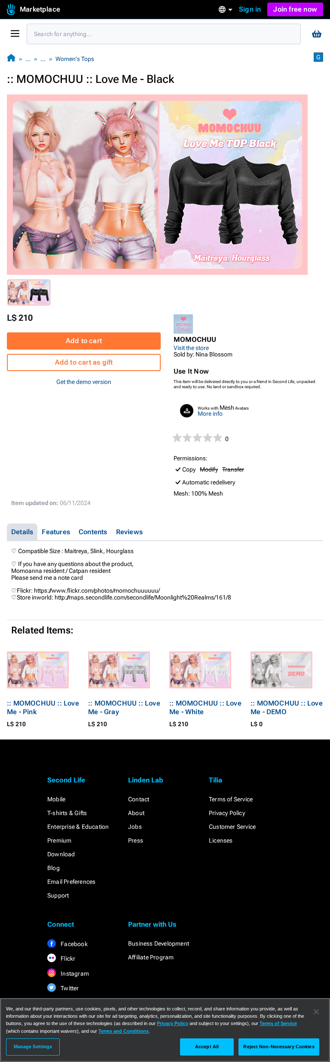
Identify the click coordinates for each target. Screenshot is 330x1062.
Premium (59, 840)
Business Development (158, 943)
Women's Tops (74, 58)
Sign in (250, 9)
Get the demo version (83, 381)
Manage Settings (33, 1046)
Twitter (69, 988)
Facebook (73, 943)
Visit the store (191, 347)
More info (210, 413)
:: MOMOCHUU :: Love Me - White (205, 707)
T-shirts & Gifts (67, 812)
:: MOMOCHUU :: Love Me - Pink (43, 707)
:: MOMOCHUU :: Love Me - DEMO (287, 707)
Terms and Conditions (123, 1031)
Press (135, 840)
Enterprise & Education (78, 826)
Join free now (295, 9)
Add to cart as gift (84, 362)
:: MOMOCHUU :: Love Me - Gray (124, 707)
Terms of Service (231, 799)
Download (61, 854)
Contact (138, 799)
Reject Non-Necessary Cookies (278, 1046)
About (136, 812)
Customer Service (232, 826)
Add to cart (84, 341)
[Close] (316, 1011)
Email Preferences (71, 881)
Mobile (56, 799)
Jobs (135, 826)
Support (58, 895)
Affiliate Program (151, 957)
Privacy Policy (227, 812)
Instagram (74, 973)
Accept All (207, 1046)
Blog (53, 867)
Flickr (67, 958)
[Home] (11, 59)
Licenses (221, 840)
